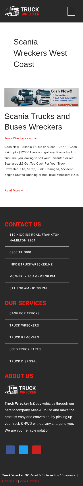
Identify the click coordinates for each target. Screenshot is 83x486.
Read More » (13, 190)
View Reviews (29, 481)
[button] (71, 11)
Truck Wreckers (15, 138)
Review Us (9, 481)
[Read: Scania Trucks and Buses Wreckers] (41, 96)
